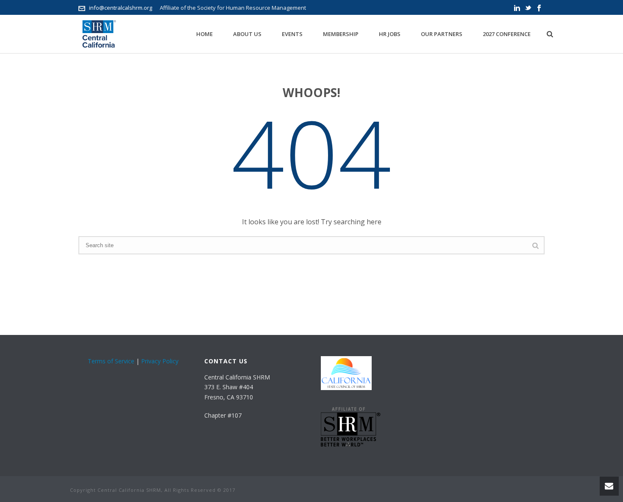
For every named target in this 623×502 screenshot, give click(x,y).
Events (292, 34)
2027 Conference (507, 34)
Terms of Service (111, 361)
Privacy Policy (159, 361)
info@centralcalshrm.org (120, 7)
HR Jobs (389, 34)
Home (204, 34)
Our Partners (441, 34)
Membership (341, 34)
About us (247, 34)
